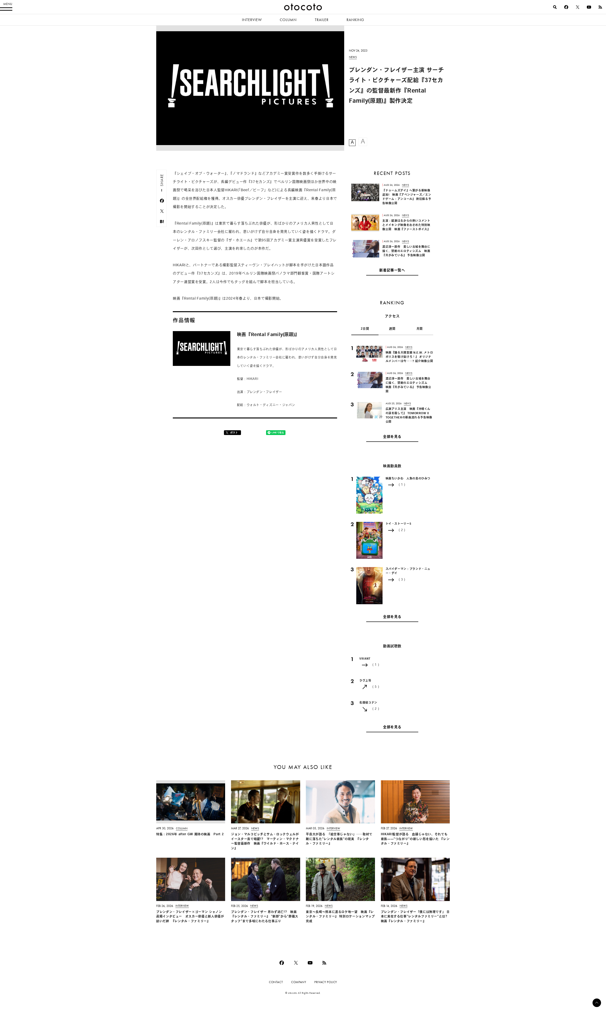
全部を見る (392, 437)
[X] (577, 7)
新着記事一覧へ (392, 270)
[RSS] (600, 7)
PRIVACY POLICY (325, 982)
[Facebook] (566, 7)
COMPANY (298, 982)
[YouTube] (589, 7)
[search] (555, 7)
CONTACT (276, 982)
